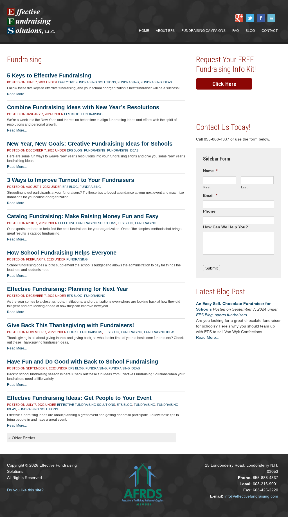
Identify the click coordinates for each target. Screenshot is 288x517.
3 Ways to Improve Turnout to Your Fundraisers (70, 180)
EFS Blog (72, 114)
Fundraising (128, 82)
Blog (250, 31)
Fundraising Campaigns (203, 31)
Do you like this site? (25, 490)
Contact (270, 31)
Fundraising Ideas (156, 82)
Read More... (17, 94)
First (206, 187)
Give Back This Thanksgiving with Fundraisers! (70, 325)
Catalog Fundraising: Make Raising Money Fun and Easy (82, 216)
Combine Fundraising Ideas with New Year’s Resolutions (83, 107)
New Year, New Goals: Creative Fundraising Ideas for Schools (89, 144)
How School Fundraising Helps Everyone (61, 252)
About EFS (165, 31)
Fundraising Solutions (38, 409)
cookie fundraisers (84, 332)
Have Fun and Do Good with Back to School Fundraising (82, 361)
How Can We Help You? (225, 227)
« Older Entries (21, 438)
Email (210, 195)
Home (144, 31)
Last (244, 187)
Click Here (224, 84)
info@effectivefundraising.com (251, 496)
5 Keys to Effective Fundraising (49, 75)
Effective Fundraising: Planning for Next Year (67, 289)
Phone (209, 211)
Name (210, 170)
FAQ (235, 31)
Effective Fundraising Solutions (87, 82)
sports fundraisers (231, 315)
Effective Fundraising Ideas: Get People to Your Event (79, 398)
